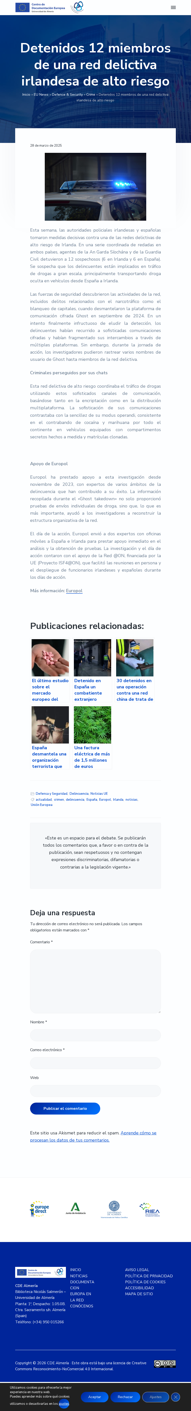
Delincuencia (79, 793)
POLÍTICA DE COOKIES (145, 1282)
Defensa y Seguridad (51, 793)
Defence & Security (67, 94)
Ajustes (156, 1397)
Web (34, 1077)
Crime (90, 94)
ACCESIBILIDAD (139, 1288)
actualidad (44, 799)
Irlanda (118, 799)
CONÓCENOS (81, 1306)
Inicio (26, 94)
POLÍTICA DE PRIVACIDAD (149, 1276)
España (92, 799)
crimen (59, 799)
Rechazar (125, 1397)
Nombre (38, 1022)
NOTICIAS (79, 1276)
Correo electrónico (47, 1050)
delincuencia (75, 799)
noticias (132, 799)
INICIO (75, 1269)
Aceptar (94, 1397)
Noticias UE (99, 793)
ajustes (64, 1404)
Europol (74, 591)
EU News (41, 94)
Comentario (41, 942)
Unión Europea (41, 805)
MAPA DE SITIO (139, 1293)
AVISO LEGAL (137, 1269)
